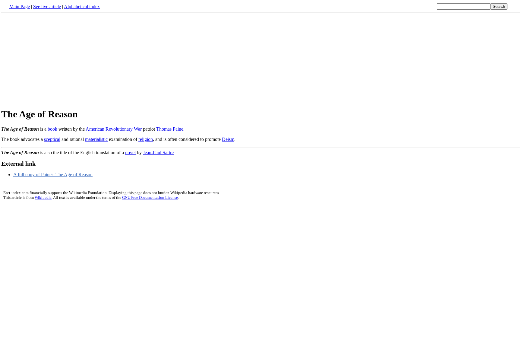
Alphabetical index (82, 6)
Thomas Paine (169, 129)
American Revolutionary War (114, 129)
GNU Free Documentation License (150, 197)
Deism (228, 139)
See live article (47, 6)
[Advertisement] (52, 60)
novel (130, 152)
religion (145, 139)
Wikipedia (43, 197)
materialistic (96, 139)
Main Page (19, 6)
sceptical (52, 139)
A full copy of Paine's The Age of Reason (53, 174)
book (52, 129)
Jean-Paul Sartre (158, 152)
